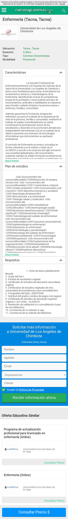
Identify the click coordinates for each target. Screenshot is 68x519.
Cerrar (62, 4)
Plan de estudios (16, 166)
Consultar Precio (54, 462)
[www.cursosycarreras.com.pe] (34, 10)
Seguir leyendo (12, 161)
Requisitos (12, 260)
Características (15, 72)
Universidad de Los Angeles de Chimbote (40, 30)
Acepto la (25, 389)
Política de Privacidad (31, 389)
